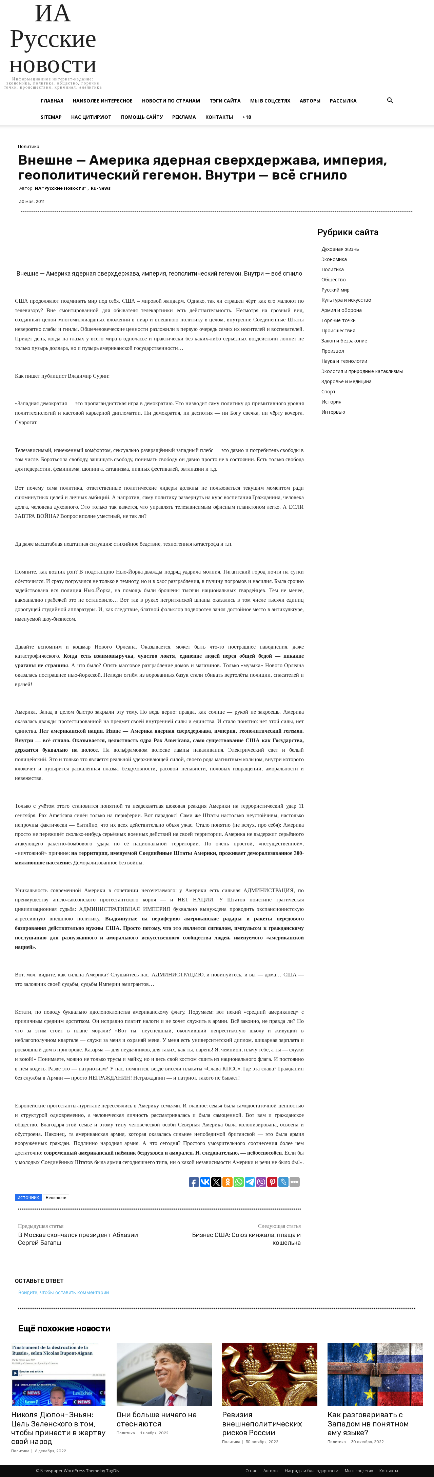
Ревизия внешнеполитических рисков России (262, 1423)
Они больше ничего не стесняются (157, 1419)
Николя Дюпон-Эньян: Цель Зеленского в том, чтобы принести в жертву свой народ (58, 1428)
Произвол (332, 351)
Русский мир (335, 289)
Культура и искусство (346, 300)
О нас (251, 1471)
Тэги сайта (225, 100)
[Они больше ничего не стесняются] (164, 1374)
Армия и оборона (341, 310)
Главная (52, 100)
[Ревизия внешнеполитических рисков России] (269, 1374)
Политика (28, 146)
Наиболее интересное (103, 100)
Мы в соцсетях (270, 100)
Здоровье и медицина (346, 381)
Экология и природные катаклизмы (362, 371)
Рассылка (343, 100)
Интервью (333, 412)
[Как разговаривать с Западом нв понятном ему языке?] (375, 1374)
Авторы (310, 100)
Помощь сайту (142, 117)
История (331, 401)
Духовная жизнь (340, 249)
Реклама (184, 117)
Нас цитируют (91, 117)
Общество (333, 279)
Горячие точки (338, 320)
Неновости (56, 1197)
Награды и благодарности (311, 1471)
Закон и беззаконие (344, 340)
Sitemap (51, 117)
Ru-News (101, 188)
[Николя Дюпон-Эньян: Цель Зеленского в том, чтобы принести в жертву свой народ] (58, 1374)
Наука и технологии (344, 361)
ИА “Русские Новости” (60, 188)
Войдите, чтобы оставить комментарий (63, 1292)
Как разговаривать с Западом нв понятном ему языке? (368, 1423)
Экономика (334, 259)
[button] (390, 101)
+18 (246, 117)
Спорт (328, 391)
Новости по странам (171, 100)
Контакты (219, 117)
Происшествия (338, 330)
